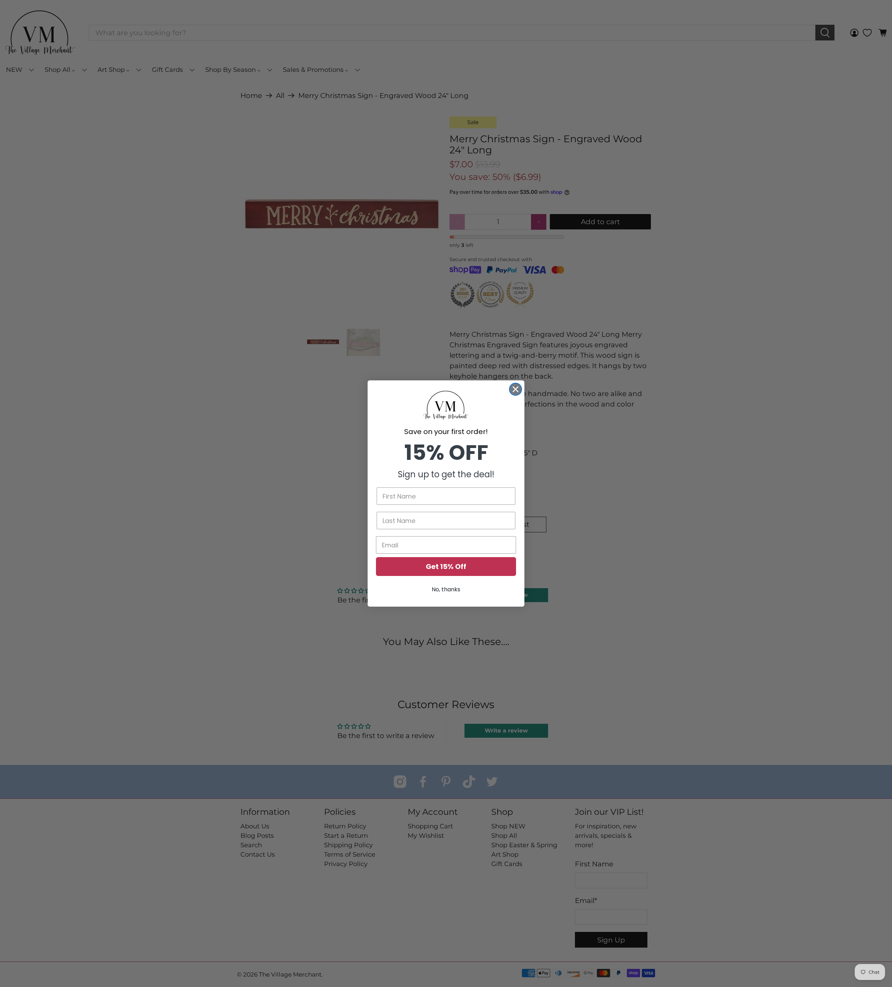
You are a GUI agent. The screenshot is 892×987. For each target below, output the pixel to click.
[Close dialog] (515, 389)
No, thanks (446, 589)
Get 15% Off (446, 566)
